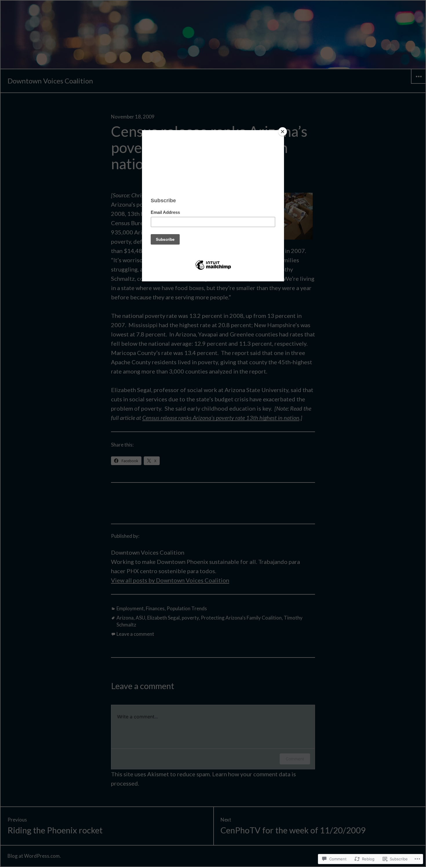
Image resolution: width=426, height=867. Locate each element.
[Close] (282, 131)
